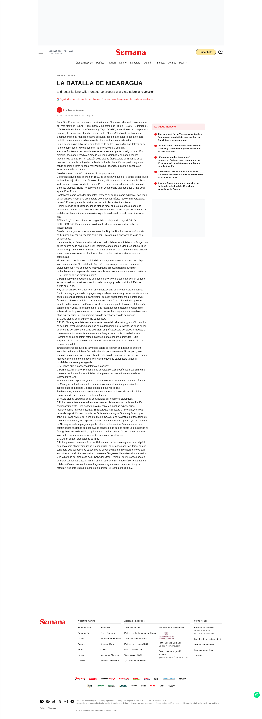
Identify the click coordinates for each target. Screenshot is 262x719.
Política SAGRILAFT (134, 649)
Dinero (81, 638)
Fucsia (81, 655)
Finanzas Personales (111, 638)
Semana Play (84, 627)
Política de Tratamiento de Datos (140, 633)
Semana (61, 75)
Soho (80, 649)
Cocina (104, 649)
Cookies (198, 655)
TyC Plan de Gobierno (135, 660)
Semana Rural (107, 644)
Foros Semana (108, 633)
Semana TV (83, 633)
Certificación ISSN (133, 655)
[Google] (42, 701)
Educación (106, 627)
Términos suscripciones (135, 638)
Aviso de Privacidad (51, 708)
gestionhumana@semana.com (173, 657)
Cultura (71, 75)
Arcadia (81, 644)
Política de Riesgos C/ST (136, 644)
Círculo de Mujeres (110, 655)
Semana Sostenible (110, 660)
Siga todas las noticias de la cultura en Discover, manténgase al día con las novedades (106, 99)
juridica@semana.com (169, 646)
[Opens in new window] (48, 701)
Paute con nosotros (203, 650)
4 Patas (81, 660)
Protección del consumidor (171, 627)
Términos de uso (132, 627)
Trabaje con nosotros (204, 644)
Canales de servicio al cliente (208, 639)
